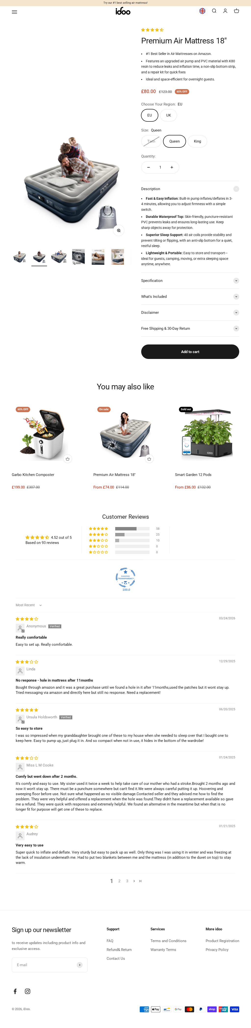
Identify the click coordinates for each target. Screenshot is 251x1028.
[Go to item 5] (98, 257)
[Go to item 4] (78, 257)
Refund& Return (119, 950)
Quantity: (148, 156)
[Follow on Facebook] (15, 991)
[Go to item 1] (19, 257)
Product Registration (222, 941)
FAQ (110, 941)
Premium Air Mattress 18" (114, 475)
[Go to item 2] (39, 257)
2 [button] (119, 881)
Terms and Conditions (169, 941)
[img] (27, 619)
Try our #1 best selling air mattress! (125, 2)
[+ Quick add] (67, 458)
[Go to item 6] (118, 257)
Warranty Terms (163, 950)
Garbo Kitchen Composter (33, 475)
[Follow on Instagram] (27, 991)
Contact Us (116, 958)
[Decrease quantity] (148, 167)
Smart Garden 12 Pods (193, 475)
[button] (152, 30)
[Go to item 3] (59, 257)
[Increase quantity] (172, 167)
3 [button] (127, 881)
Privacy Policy (217, 950)
